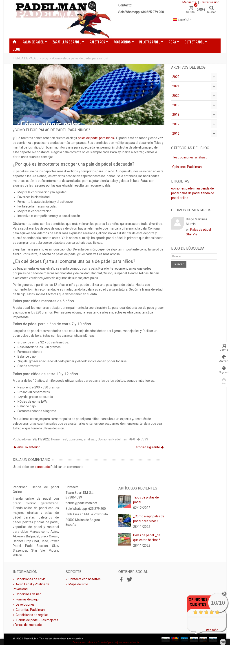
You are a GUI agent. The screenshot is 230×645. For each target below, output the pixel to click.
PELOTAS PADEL (149, 42)
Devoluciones (24, 604)
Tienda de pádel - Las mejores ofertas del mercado (35, 622)
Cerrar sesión (210, 2)
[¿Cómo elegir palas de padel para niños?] (124, 520)
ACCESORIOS (122, 42)
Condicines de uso (27, 594)
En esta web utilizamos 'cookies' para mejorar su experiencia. (106, 642)
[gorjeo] (129, 580)
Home (55, 439)
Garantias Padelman (29, 609)
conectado (42, 467)
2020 (175, 95)
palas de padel (190, 193)
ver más (212, 630)
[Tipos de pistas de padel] (124, 501)
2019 (175, 105)
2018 (175, 114)
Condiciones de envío (29, 579)
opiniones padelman (185, 188)
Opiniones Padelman (112, 439)
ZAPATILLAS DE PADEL (66, 42)
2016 (175, 133)
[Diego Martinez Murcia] (177, 223)
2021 (175, 86)
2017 (175, 124)
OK (223, 642)
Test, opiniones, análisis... (78, 439)
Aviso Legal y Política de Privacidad (31, 586)
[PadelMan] (62, 19)
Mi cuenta (189, 2)
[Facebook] (121, 580)
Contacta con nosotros (83, 579)
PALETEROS (97, 42)
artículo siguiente (148, 447)
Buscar (179, 264)
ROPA (172, 42)
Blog (16, 49)
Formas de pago (26, 599)
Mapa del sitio (77, 584)
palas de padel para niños (96, 138)
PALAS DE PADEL (33, 42)
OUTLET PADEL (194, 42)
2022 (175, 77)
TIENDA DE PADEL (25, 58)
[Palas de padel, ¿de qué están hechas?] (124, 539)
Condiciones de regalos (31, 615)
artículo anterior (28, 447)
